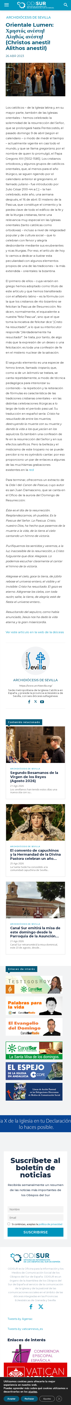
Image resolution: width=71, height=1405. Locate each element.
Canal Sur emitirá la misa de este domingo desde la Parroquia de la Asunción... (35, 932)
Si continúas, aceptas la (36, 1224)
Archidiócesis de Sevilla (28, 17)
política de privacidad (50, 1224)
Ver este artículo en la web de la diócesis (35, 632)
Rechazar (29, 1398)
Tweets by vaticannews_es (25, 1329)
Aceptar (11, 1398)
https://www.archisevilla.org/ (35, 685)
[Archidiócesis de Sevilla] (35, 661)
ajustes (32, 1391)
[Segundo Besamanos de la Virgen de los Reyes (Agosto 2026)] (35, 744)
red (31, 470)
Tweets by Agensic (20, 1319)
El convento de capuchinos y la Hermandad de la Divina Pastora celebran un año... (35, 854)
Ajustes (47, 1398)
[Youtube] (42, 701)
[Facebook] (29, 701)
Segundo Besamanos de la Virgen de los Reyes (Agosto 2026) (34, 777)
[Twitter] (35, 701)
